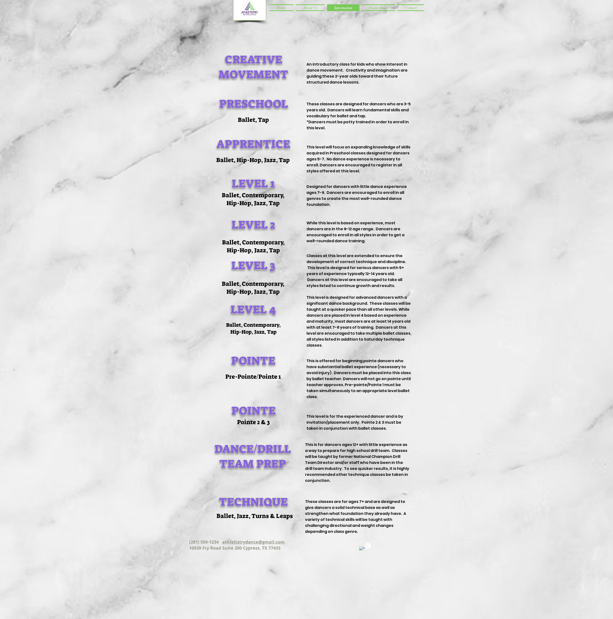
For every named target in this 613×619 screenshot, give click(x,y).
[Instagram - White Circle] (368, 546)
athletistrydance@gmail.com (253, 542)
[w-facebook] (362, 549)
